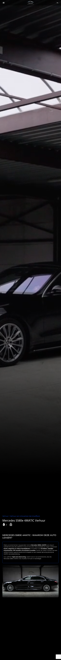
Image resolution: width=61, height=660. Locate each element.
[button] (3, 2)
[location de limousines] (30, 2)
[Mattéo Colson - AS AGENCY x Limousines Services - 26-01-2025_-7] (30, 581)
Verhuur (5, 516)
